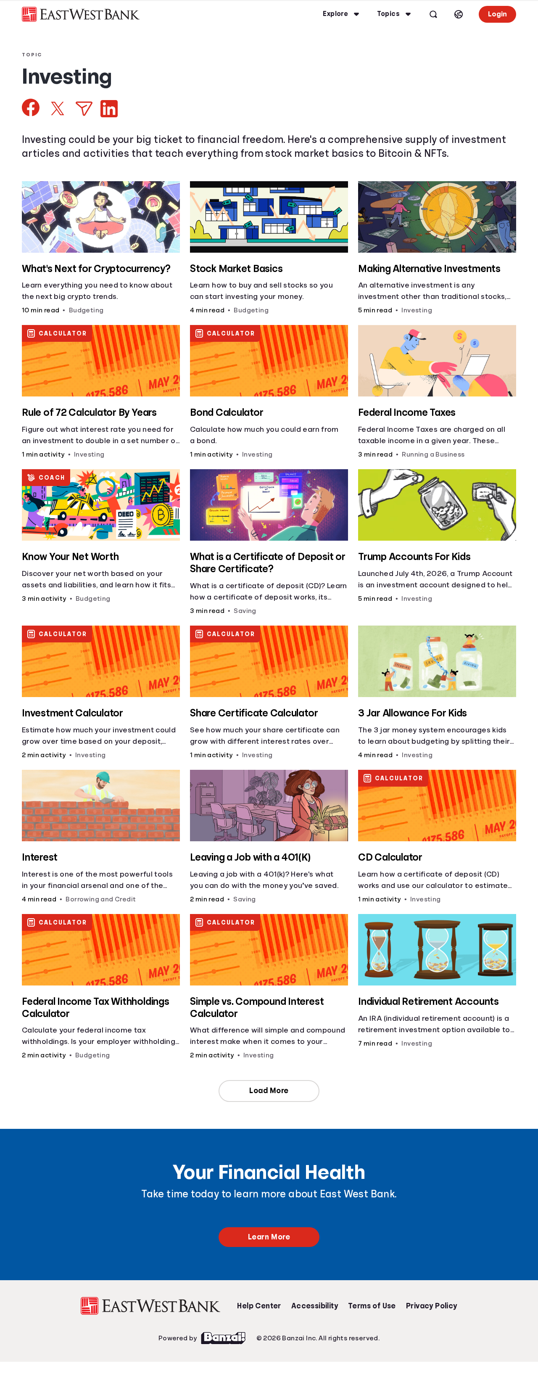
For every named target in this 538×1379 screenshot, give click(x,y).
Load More (269, 1090)
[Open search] (433, 14)
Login (497, 14)
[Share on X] (57, 108)
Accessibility (314, 1306)
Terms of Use (372, 1306)
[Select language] (459, 14)
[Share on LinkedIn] (109, 108)
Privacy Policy (431, 1306)
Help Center (259, 1306)
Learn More (269, 1237)
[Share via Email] (84, 108)
